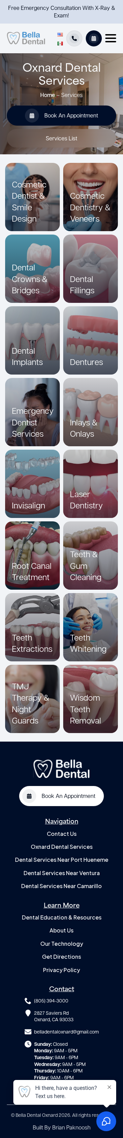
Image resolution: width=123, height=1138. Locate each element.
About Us (61, 930)
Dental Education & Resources (61, 917)
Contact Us (62, 833)
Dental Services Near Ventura (62, 872)
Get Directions (61, 956)
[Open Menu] (110, 38)
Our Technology (61, 943)
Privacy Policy (61, 969)
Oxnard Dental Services (62, 846)
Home (47, 94)
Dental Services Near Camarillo (61, 885)
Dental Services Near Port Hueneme (61, 859)
